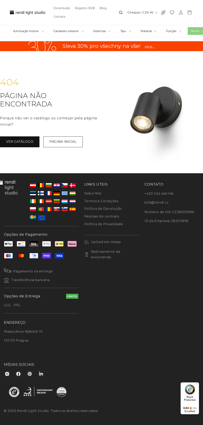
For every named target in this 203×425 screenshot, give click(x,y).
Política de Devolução (103, 209)
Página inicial (63, 142)
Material (146, 31)
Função (171, 31)
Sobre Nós (93, 193)
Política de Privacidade (103, 224)
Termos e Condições (101, 201)
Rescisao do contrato (101, 216)
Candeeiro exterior (66, 31)
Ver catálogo (19, 142)
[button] (120, 12)
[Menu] (196, 384)
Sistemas (99, 31)
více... (150, 47)
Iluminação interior (26, 31)
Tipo (123, 31)
